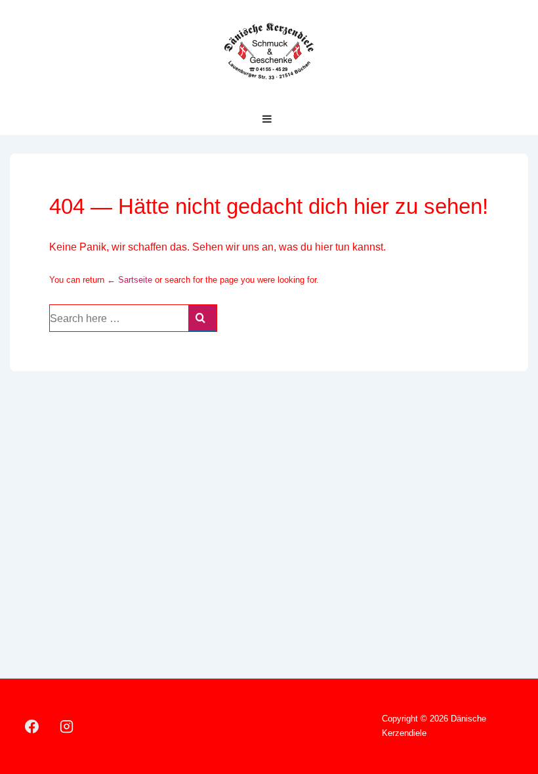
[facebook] (32, 726)
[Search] (202, 318)
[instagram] (66, 726)
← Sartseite (129, 280)
